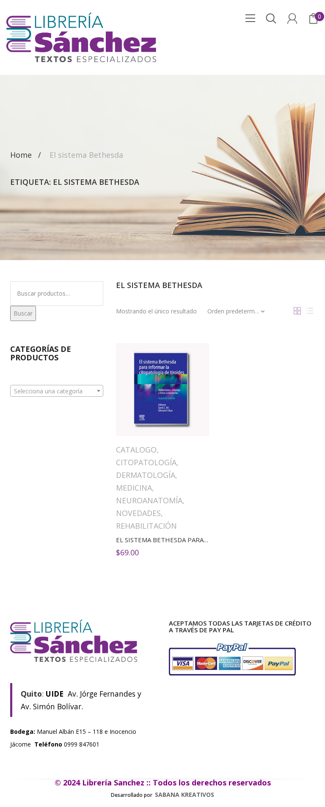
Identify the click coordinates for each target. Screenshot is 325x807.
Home (21, 155)
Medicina (134, 488)
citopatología (146, 462)
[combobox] (56, 391)
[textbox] (57, 391)
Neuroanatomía (149, 500)
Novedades (138, 513)
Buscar (23, 313)
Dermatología (145, 475)
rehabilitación (146, 526)
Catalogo (136, 450)
